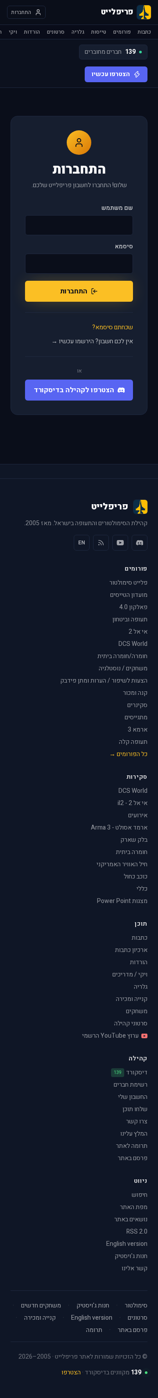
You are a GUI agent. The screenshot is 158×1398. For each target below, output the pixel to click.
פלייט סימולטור (128, 582)
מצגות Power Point (122, 901)
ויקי (13, 31)
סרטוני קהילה (130, 1023)
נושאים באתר (130, 1219)
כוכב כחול (135, 876)
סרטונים (56, 31)
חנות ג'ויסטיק (131, 1256)
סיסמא (124, 246)
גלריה (78, 31)
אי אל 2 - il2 (132, 803)
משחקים (136, 1011)
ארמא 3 (137, 729)
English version (126, 1243)
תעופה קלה (133, 741)
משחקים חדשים (41, 1305)
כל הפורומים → (128, 754)
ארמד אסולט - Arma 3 (119, 827)
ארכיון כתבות (131, 950)
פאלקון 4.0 (133, 607)
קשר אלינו (134, 1268)
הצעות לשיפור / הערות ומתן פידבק (103, 680)
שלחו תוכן (134, 1109)
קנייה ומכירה (131, 999)
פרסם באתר (132, 1158)
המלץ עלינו (133, 1133)
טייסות (98, 31)
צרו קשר (136, 1121)
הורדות (32, 31)
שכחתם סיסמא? (112, 327)
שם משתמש (117, 208)
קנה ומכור (135, 692)
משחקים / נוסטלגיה (123, 668)
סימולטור (136, 1305)
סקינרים (137, 705)
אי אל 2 (138, 631)
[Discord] (139, 543)
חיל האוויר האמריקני (122, 864)
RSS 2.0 (136, 1231)
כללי (141, 888)
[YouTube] (120, 543)
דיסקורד (130, 1072)
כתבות (144, 31)
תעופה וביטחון (129, 619)
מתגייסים (136, 717)
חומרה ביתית (131, 852)
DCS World (132, 643)
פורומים (122, 31)
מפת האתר (133, 1207)
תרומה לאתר (131, 1145)
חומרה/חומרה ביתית (122, 656)
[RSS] (101, 543)
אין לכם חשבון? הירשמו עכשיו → (92, 341)
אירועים (137, 815)
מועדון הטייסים (128, 595)
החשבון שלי (132, 1097)
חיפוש (139, 1194)
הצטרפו (71, 1372)
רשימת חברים (130, 1084)
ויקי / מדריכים (129, 974)
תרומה (94, 1330)
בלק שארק (133, 839)
